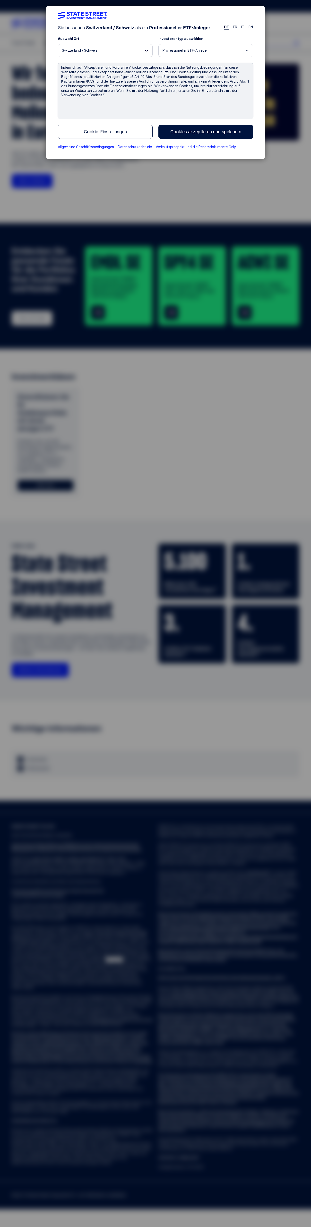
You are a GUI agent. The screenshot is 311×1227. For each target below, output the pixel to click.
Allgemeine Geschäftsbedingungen (86, 147)
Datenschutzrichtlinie (135, 147)
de (226, 27)
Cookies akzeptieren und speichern (205, 131)
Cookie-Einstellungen (105, 131)
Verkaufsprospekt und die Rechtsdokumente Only (196, 147)
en (251, 27)
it (243, 27)
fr (235, 27)
